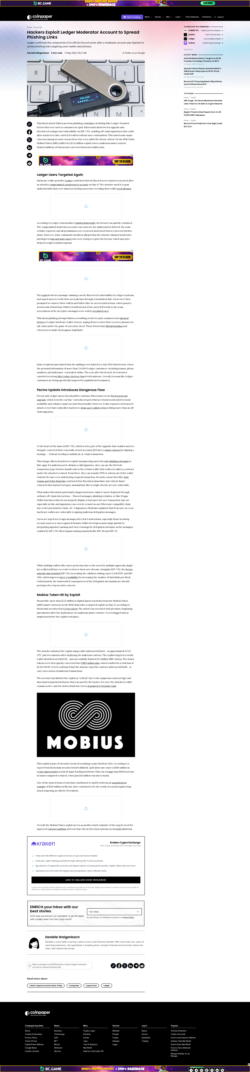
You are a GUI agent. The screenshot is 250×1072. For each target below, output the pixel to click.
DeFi (56, 1038)
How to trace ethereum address (181, 1049)
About (27, 1031)
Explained (146, 1038)
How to (145, 1034)
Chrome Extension (178, 1031)
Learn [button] (178, 17)
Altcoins (57, 1051)
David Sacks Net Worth (181, 1044)
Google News (31, 1048)
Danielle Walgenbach (38, 52)
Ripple (193, 109)
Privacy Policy (128, 917)
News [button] (147, 17)
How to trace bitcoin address (183, 1038)
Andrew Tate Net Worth (181, 1041)
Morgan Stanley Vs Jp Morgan (180, 1055)
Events (86, 1038)
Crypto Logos (89, 1031)
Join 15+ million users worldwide (86, 880)
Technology (59, 1034)
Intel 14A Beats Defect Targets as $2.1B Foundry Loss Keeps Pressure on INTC (202, 59)
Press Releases (192, 17)
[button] (192, 17)
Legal (115, 1044)
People (116, 1034)
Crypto (193, 97)
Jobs (85, 1041)
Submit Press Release (34, 1044)
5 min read (56, 52)
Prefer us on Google (135, 52)
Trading (145, 1041)
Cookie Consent (32, 1051)
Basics (144, 1031)
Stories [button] (158, 17)
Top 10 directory (90, 1044)
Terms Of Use (31, 1041)
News (29, 27)
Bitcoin (57, 1044)
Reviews (87, 1034)
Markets (116, 1031)
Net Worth (87, 1048)
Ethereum (58, 1048)
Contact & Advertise (33, 1034)
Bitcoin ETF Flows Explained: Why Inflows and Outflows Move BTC (203, 83)
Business (58, 1031)
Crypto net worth (178, 1034)
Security (38, 27)
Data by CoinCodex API (93, 1051)
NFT (56, 1041)
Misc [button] (168, 17)
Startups (116, 1041)
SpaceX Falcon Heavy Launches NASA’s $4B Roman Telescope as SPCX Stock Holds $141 (202, 71)
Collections (206, 17)
